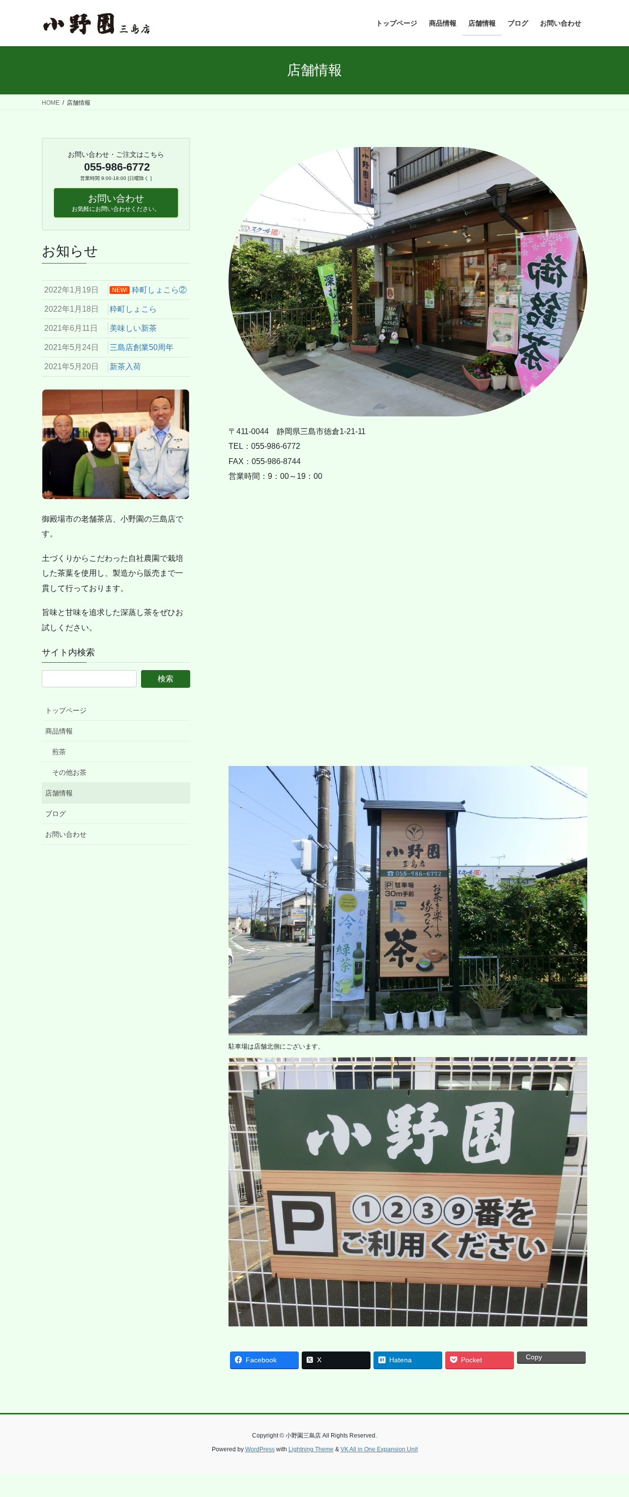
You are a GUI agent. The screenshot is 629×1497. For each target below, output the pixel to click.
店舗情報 (59, 793)
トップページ (65, 710)
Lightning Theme (311, 1449)
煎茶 (59, 752)
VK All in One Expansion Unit (379, 1449)
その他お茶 (69, 772)
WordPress (260, 1449)
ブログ (55, 814)
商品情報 (59, 731)
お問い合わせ (65, 834)
